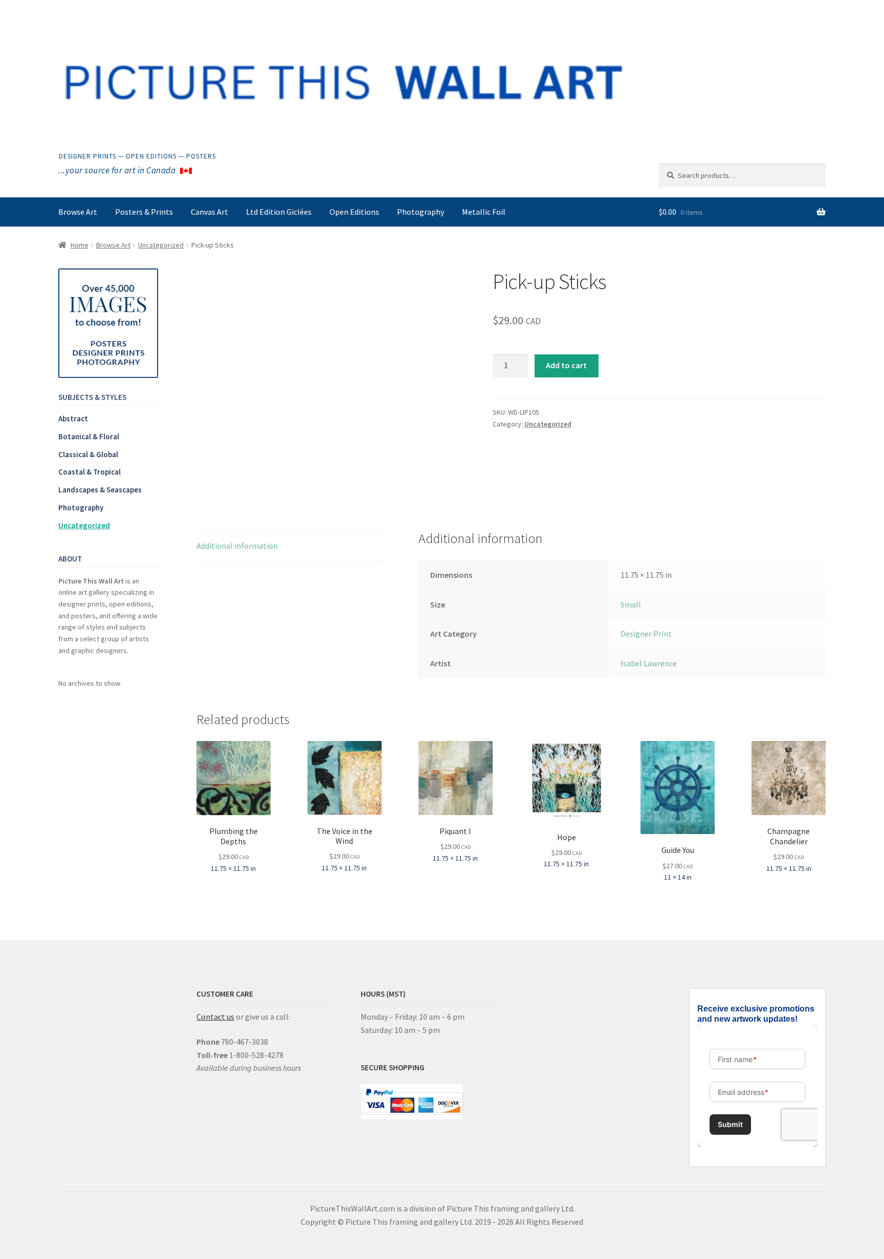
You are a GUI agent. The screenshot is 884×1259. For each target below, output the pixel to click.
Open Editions (354, 212)
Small (631, 604)
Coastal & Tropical (89, 472)
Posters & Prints (144, 212)
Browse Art (77, 212)
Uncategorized (161, 245)
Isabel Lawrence (649, 663)
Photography (420, 212)
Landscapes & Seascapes (100, 489)
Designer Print (646, 633)
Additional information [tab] (237, 546)
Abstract (73, 418)
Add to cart (566, 365)
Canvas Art (209, 212)
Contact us (215, 1016)
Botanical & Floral (88, 436)
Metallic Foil (483, 212)
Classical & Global (88, 454)
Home (80, 245)
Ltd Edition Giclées (279, 212)
